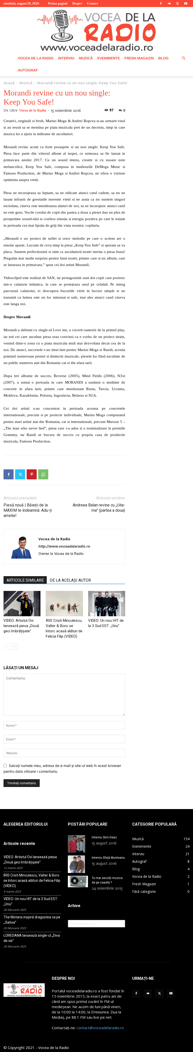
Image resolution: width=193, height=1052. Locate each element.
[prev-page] (7, 646)
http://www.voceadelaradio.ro (64, 546)
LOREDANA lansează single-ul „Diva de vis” (32, 938)
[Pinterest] (32, 474)
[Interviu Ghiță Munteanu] (78, 864)
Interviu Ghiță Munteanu (108, 857)
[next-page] (15, 646)
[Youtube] (185, 3)
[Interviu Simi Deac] (78, 844)
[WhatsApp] (43, 474)
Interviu (66, 58)
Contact (92, 3)
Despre (77, 3)
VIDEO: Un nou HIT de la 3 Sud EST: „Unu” (31, 901)
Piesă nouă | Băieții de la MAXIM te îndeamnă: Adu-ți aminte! (28, 510)
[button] (183, 58)
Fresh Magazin (139, 58)
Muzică (86, 58)
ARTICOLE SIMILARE (25, 580)
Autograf (28, 70)
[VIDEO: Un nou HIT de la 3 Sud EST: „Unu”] (106, 603)
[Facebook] (161, 3)
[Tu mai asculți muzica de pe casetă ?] (78, 882)
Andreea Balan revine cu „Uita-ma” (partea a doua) (99, 508)
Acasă (9, 82)
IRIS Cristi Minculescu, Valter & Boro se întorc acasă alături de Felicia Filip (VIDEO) (32, 880)
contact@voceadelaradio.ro (100, 1027)
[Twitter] (177, 3)
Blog (163, 58)
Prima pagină (58, 3)
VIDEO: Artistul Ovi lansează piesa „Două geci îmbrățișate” (21, 625)
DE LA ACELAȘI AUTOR (70, 580)
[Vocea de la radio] (96, 29)
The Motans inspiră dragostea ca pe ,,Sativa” (32, 919)
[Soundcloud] (169, 3)
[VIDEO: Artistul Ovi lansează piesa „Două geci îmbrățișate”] (22, 603)
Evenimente (108, 58)
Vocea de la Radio (36, 58)
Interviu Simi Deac (104, 837)
